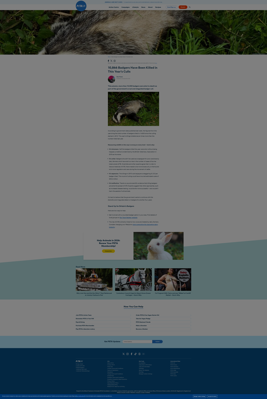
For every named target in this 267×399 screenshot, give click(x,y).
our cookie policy (80, 396)
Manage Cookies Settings (199, 396)
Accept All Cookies (212, 396)
